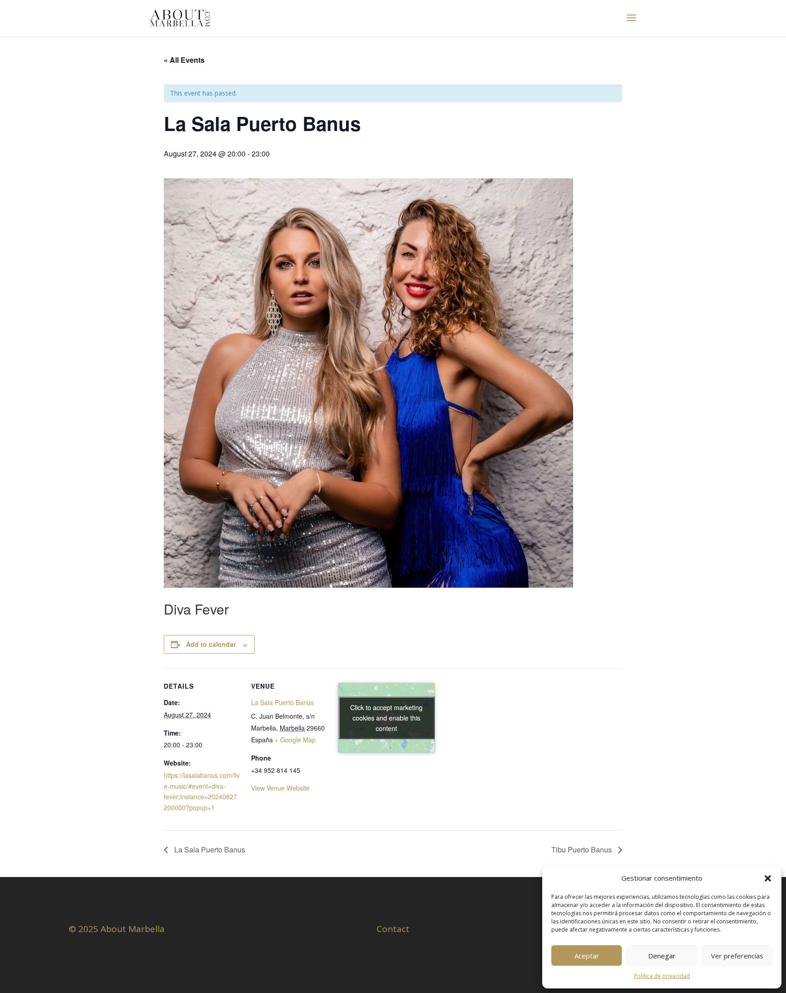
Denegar (661, 955)
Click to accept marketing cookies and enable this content (386, 718)
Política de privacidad (662, 976)
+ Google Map (295, 739)
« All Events (184, 60)
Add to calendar (211, 644)
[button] (767, 878)
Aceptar (586, 955)
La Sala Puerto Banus (282, 702)
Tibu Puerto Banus (582, 849)
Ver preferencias (737, 955)
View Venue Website (280, 787)
